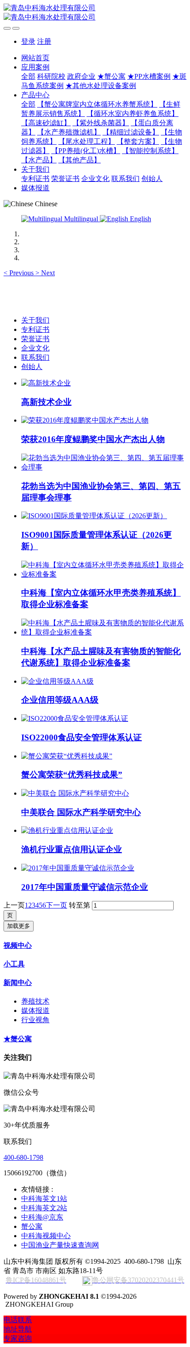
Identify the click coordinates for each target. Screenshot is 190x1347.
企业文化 (35, 348)
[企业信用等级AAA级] (57, 681)
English (139, 219)
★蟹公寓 (18, 1039)
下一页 (56, 905)
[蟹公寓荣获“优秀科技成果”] (66, 756)
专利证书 (35, 329)
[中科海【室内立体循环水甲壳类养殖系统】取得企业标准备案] (103, 574)
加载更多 (18, 926)
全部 (28, 76)
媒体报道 (35, 1010)
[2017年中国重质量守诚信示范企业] (77, 868)
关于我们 (35, 320)
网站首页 (35, 58)
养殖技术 (35, 1001)
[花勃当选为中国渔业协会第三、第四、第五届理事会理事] (103, 467)
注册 (44, 41)
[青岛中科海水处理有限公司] (95, 13)
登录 (28, 41)
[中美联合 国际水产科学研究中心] (75, 793)
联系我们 (35, 357)
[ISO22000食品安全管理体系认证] (74, 718)
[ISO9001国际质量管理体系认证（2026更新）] (94, 516)
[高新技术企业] (46, 383)
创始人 (31, 366)
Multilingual (81, 219)
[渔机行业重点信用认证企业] (67, 830)
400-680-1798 (23, 1157)
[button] (19, 273)
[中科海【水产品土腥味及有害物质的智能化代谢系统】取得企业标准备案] (103, 632)
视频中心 (18, 945)
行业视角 (35, 1020)
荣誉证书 (35, 339)
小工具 (14, 964)
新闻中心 (18, 982)
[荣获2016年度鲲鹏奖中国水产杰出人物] (84, 420)
